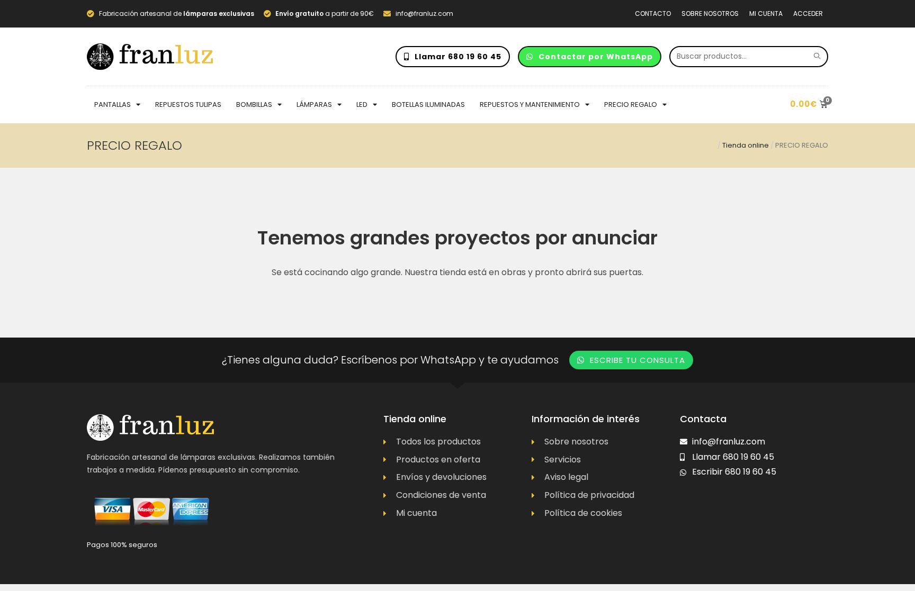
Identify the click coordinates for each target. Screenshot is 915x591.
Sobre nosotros (710, 13)
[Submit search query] (817, 56)
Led (361, 104)
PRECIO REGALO (630, 104)
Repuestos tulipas (188, 104)
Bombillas (254, 104)
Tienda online (745, 145)
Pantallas (112, 104)
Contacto (653, 13)
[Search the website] (748, 56)
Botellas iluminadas (428, 104)
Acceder (808, 13)
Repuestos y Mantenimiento (530, 104)
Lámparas (314, 104)
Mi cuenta (766, 13)
